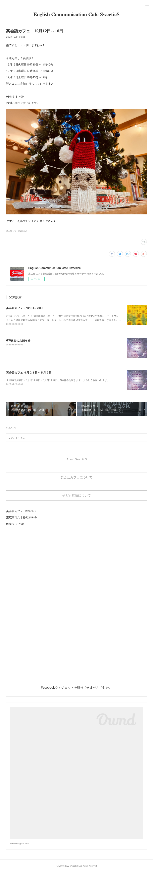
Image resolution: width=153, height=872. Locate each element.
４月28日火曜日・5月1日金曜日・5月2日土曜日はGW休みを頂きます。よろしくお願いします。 (57, 380)
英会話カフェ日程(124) (16, 231)
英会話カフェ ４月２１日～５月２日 (29, 372)
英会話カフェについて (76, 477)
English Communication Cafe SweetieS (76, 14)
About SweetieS (76, 459)
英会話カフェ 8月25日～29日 (24, 308)
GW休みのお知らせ (18, 340)
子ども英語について (76, 495)
